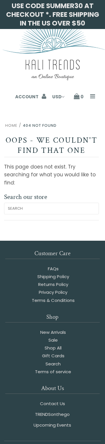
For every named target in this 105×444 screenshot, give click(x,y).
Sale (53, 340)
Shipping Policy (53, 276)
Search (53, 364)
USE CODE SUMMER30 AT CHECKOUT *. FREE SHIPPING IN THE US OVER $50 (52, 14)
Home (11, 125)
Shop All (53, 348)
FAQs (53, 269)
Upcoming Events (52, 425)
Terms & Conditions (53, 300)
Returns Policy (53, 284)
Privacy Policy (53, 292)
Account (27, 97)
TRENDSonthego (52, 414)
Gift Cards (53, 356)
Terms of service (53, 372)
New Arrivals (53, 332)
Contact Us (52, 403)
